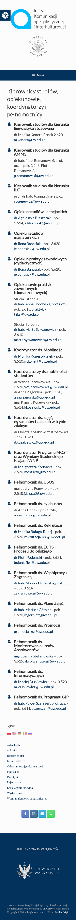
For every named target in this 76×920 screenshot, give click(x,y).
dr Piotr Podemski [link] (28, 557)
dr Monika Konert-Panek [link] (33, 356)
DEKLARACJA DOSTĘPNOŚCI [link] (38, 849)
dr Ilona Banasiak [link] (27, 243)
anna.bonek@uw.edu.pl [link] (32, 515)
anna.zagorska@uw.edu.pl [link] (34, 397)
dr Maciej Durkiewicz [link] (30, 681)
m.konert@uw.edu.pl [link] (30, 139)
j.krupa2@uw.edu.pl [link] (39, 493)
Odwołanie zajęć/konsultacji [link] (25, 766)
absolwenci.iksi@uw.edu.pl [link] (45, 661)
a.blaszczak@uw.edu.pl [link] (42, 223)
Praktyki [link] (12, 777)
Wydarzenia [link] (14, 793)
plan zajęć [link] (13, 771)
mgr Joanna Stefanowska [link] (34, 656)
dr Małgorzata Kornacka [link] (33, 467)
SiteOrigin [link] (63, 912)
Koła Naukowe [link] (16, 761)
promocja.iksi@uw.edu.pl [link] (33, 631)
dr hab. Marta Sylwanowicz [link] (35, 329)
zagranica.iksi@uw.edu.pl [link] (33, 593)
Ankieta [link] (12, 750)
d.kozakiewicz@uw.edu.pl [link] (34, 442)
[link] (5, 15)
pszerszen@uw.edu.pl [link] (49, 708)
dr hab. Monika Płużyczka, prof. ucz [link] (41, 583)
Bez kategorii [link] (15, 756)
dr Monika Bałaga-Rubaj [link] (33, 531)
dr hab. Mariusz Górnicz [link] (32, 609)
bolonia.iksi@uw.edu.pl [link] (32, 562)
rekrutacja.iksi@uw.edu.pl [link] (44, 537)
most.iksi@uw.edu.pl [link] (40, 472)
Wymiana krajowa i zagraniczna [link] (27, 798)
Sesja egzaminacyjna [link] (20, 788)
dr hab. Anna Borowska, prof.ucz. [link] (39, 304)
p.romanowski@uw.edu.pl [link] (34, 175)
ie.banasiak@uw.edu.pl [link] (32, 248)
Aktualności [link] (14, 745)
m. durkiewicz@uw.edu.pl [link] (34, 687)
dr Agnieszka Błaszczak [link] (32, 218)
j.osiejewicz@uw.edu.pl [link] (32, 201)
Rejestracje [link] (14, 782)
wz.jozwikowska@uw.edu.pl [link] (46, 387)
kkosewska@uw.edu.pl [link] (42, 407)
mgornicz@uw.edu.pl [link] (40, 615)
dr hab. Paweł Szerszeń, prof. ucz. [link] (40, 703)
